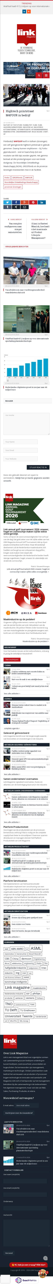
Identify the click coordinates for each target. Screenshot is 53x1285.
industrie (9, 973)
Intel (24, 973)
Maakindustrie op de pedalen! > (36, 641)
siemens (30, 998)
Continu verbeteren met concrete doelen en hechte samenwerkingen (28, 673)
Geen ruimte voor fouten (21, 924)
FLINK (35, 125)
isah (30, 973)
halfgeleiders (33, 968)
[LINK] (26, 36)
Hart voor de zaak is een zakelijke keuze (27, 679)
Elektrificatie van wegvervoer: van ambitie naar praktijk (30, 714)
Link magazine (17, 987)
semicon (19, 998)
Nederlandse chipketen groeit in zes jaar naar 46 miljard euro (30, 870)
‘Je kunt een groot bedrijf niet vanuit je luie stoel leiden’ (30, 687)
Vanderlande (41, 1016)
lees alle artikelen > (12, 693)
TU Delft (11, 1010)
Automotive (9, 954)
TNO (9, 1003)
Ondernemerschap (23, 132)
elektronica (16, 963)
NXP (28, 993)
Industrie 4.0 (28, 127)
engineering (29, 963)
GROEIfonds (17, 177)
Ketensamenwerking (39, 129)
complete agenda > (12, 728)
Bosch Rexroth (35, 954)
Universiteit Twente (18, 1016)
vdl (6, 1021)
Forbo (7, 177)
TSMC (32, 1004)
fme (46, 963)
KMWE (26, 977)
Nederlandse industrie (14, 994)
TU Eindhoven (27, 1010)
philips (36, 993)
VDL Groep (24, 1021)
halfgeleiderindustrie (15, 967)
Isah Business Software (13, 977)
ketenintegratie (24, 129)
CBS (7, 958)
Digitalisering (39, 959)
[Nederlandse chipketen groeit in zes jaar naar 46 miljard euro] (26, 369)
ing (17, 972)
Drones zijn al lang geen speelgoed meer (27, 918)
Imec (43, 967)
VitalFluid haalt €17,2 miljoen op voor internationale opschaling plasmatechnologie (27, 339)
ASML (36, 948)
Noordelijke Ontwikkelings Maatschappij (21, 182)
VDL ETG (13, 1021)
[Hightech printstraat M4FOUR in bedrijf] (26, 95)
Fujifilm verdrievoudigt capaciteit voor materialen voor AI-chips (26, 752)
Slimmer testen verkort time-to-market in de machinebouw (29, 706)
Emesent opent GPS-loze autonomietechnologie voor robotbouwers (30, 760)
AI (27, 949)
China (15, 958)
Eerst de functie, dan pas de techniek (26, 931)
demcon (26, 958)
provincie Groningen (13, 187)
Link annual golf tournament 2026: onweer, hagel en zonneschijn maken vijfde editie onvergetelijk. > (28, 570)
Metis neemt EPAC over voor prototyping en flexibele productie (28, 768)
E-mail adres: (8, 1105)
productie (8, 998)
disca (7, 963)
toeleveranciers (21, 1005)
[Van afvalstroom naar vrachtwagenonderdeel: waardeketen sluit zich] (26, 272)
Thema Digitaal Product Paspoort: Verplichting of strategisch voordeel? (30, 722)
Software (40, 998)
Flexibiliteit (27, 125)
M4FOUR (18, 141)
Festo (39, 963)
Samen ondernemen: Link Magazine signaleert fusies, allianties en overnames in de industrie (30, 798)
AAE (6, 949)
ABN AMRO (17, 948)
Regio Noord (37, 132)
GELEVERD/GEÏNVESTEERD (12, 127)
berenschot (21, 954)
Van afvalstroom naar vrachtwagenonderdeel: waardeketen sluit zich (29, 854)
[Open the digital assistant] (42, 1273)
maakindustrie (9, 132)
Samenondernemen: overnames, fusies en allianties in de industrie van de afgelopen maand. (28, 815)
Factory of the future (12, 125)
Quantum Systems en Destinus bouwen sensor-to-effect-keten (30, 806)
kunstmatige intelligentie (16, 981)
